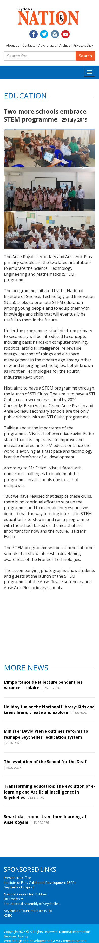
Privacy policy (83, 45)
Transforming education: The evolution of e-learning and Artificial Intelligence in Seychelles (49, 791)
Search (85, 56)
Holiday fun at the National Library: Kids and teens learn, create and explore (49, 709)
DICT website (14, 898)
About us (12, 45)
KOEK (8, 915)
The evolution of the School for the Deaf (45, 762)
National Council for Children (25, 894)
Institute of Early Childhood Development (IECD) (39, 882)
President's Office (17, 877)
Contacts (28, 45)
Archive (64, 45)
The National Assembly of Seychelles (32, 903)
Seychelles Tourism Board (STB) (28, 910)
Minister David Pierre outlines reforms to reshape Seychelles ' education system (46, 734)
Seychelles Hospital (19, 887)
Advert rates (47, 45)
